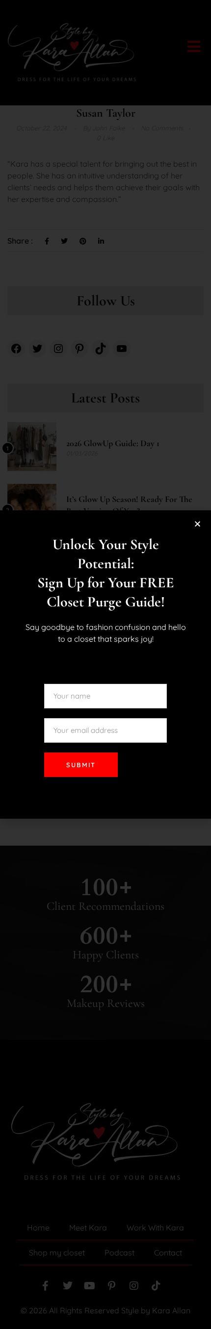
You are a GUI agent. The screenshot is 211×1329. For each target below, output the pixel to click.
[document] (105, 664)
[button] (197, 523)
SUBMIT (81, 765)
